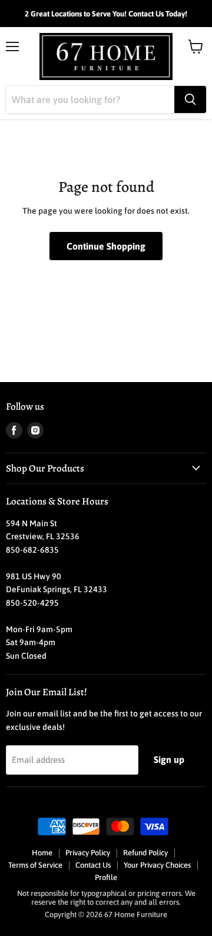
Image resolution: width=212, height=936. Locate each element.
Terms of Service (35, 865)
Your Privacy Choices (157, 865)
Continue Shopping (106, 246)
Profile (106, 877)
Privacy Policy (87, 852)
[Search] (190, 99)
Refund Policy (145, 852)
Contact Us (93, 865)
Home (42, 852)
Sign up (169, 759)
